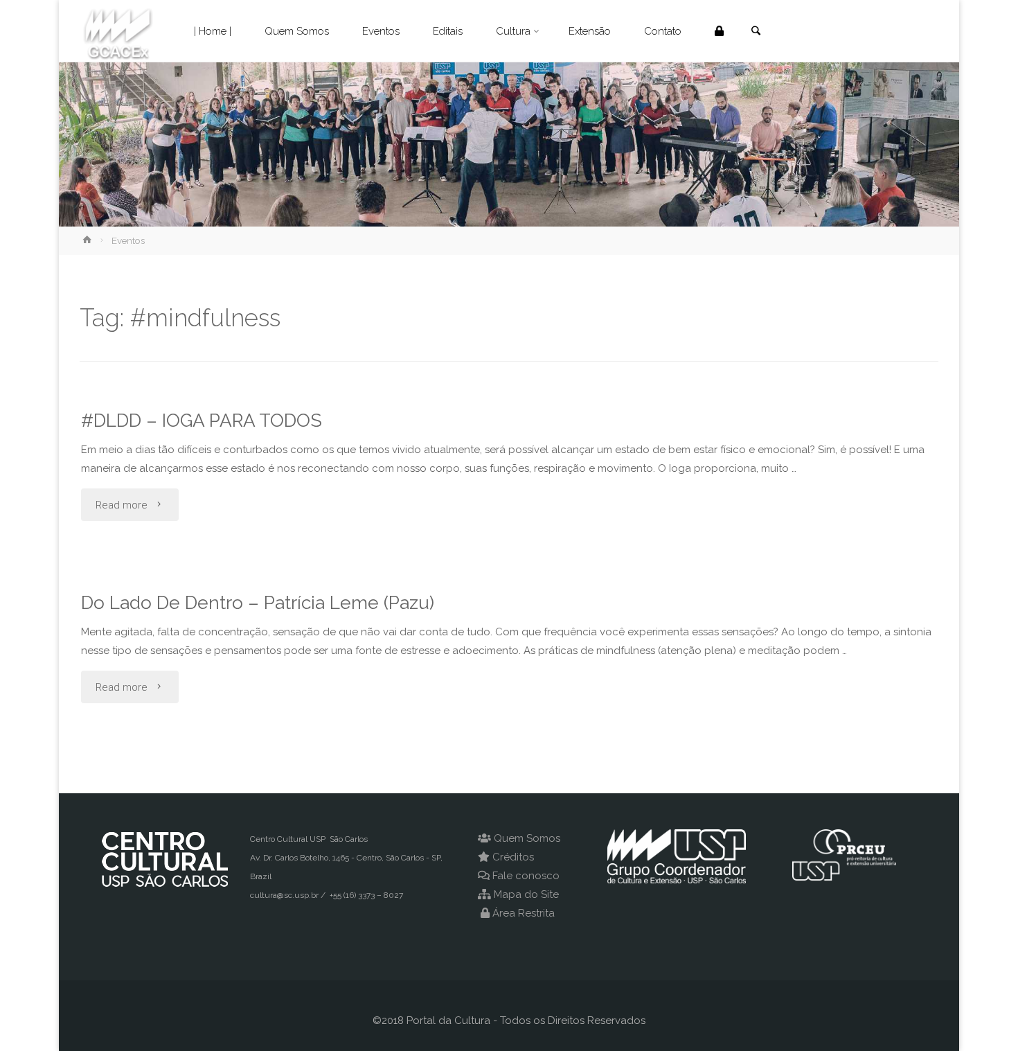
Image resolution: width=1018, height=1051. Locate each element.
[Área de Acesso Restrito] (719, 31)
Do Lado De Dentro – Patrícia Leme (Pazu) (257, 602)
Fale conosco (526, 875)
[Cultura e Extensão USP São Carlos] (118, 31)
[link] (755, 32)
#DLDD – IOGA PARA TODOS (201, 420)
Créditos (513, 857)
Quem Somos (527, 838)
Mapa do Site (526, 894)
